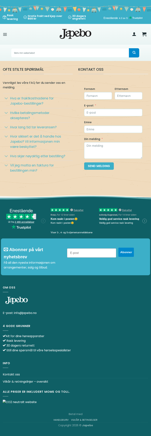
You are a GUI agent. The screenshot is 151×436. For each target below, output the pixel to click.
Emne (88, 122)
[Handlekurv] (144, 34)
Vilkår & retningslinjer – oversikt (25, 381)
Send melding (99, 166)
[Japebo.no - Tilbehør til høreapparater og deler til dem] (76, 34)
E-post (89, 105)
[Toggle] (6, 99)
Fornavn (89, 89)
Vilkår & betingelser (84, 419)
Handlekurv (61, 419)
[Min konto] (134, 34)
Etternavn (121, 89)
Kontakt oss (11, 374)
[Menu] (5, 34)
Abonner (126, 252)
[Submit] (134, 52)
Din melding (92, 139)
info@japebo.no (25, 313)
